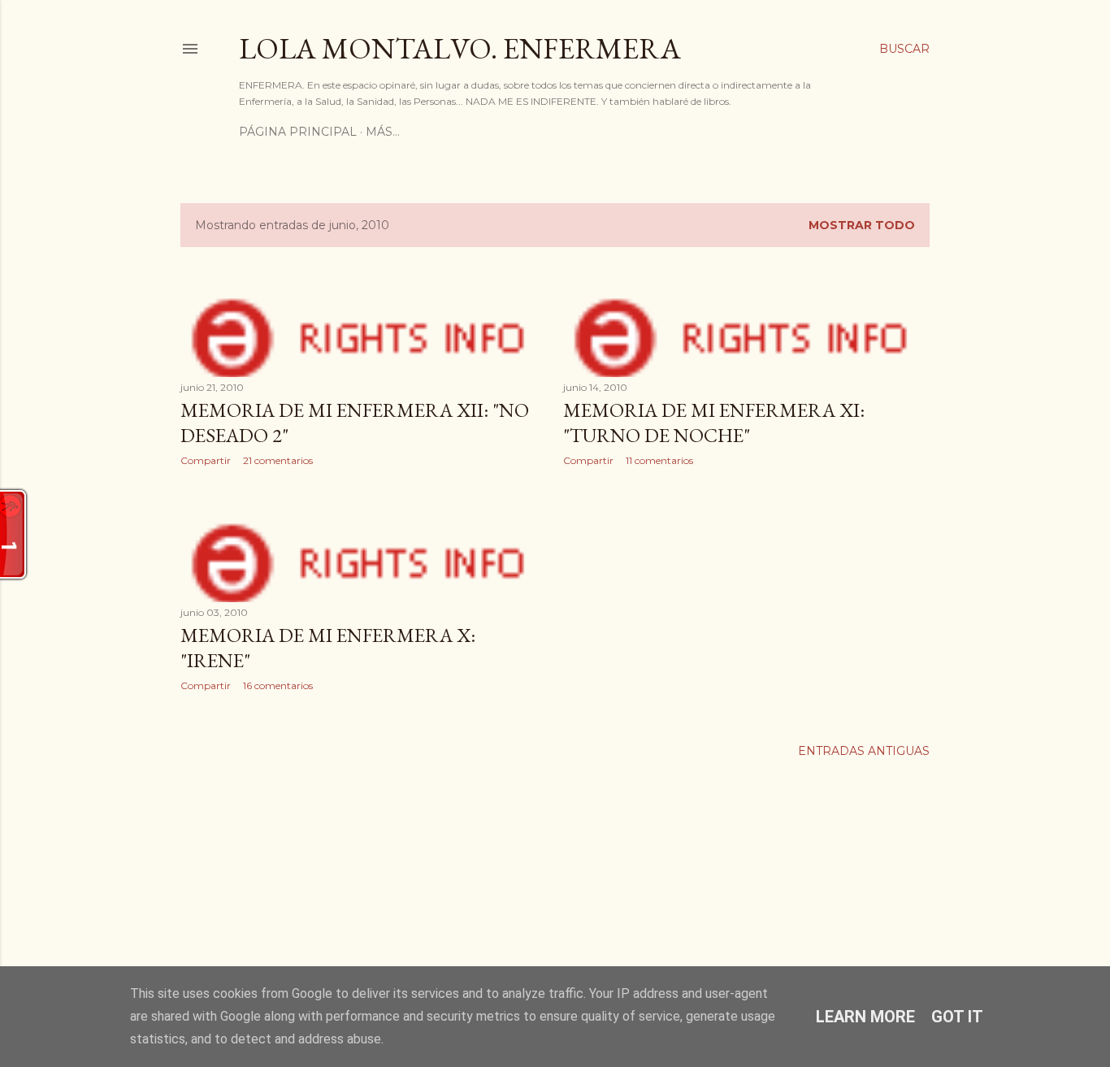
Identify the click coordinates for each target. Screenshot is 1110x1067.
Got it (957, 1016)
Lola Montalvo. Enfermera (460, 48)
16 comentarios (278, 685)
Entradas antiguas (864, 751)
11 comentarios (659, 460)
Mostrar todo (862, 225)
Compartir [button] (205, 460)
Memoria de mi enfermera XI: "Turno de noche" (714, 422)
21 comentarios (278, 460)
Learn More (865, 1016)
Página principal (298, 131)
